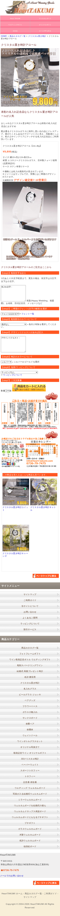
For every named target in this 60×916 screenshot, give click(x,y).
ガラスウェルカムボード (30, 829)
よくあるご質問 (30, 618)
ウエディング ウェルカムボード (30, 788)
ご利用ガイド (30, 600)
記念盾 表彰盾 (30, 782)
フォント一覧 (27, 314)
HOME (4, 36)
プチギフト (30, 823)
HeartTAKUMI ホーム (12, 893)
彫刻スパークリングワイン (30, 665)
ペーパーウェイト (30, 764)
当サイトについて (30, 606)
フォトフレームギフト (30, 653)
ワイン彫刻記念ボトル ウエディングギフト (30, 659)
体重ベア (30, 724)
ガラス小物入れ (30, 712)
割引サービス (30, 629)
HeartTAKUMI (37, 904)
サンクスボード (30, 718)
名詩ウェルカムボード (30, 840)
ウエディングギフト (15, 25)
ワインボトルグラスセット (30, 741)
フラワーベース (30, 706)
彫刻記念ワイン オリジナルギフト (30, 753)
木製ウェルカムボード (30, 835)
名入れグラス (30, 689)
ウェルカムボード (45, 18)
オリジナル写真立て (30, 747)
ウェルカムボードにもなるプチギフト (30, 817)
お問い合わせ (30, 612)
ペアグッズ (30, 700)
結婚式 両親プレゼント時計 (30, 671)
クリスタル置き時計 (37, 36)
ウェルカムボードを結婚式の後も (30, 805)
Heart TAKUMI (15, 18)
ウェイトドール (30, 735)
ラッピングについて (12, 375)
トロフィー (30, 776)
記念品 (15, 31)
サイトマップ (30, 594)
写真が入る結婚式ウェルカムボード (30, 794)
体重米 (30, 729)
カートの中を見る (45, 31)
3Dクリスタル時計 (30, 759)
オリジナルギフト (45, 25)
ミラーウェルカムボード (30, 799)
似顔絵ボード (30, 846)
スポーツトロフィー (30, 770)
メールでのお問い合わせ (12, 876)
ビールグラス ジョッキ (30, 694)
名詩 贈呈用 (30, 677)
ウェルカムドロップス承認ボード (30, 811)
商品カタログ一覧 (18, 36)
